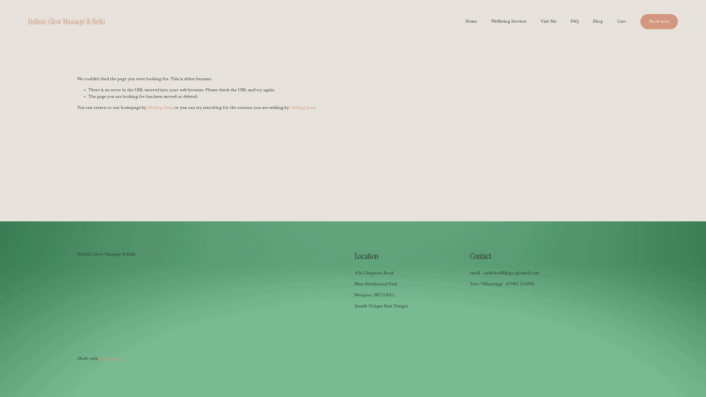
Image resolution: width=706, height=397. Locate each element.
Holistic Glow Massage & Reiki (66, 22)
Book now (659, 21)
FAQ (575, 21)
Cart (621, 21)
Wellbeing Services (508, 21)
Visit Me (549, 21)
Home (471, 21)
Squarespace (111, 358)
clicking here (159, 108)
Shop (598, 21)
